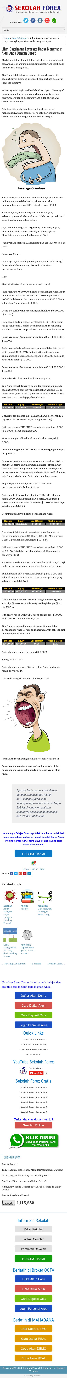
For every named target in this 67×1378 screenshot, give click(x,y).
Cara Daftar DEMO (33, 1328)
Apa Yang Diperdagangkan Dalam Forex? (27, 949)
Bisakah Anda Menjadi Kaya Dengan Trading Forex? (7, 914)
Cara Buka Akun (33, 1289)
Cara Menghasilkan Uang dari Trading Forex (10, 950)
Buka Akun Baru (33, 1279)
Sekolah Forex (20, 38)
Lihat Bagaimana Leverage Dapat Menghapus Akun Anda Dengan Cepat (32, 51)
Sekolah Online (33, 1125)
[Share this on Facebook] (11, 873)
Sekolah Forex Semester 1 (33, 1087)
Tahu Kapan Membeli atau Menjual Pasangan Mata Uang (32, 1170)
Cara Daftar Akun (34, 1005)
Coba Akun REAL (33, 1358)
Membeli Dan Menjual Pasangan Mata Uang (45, 910)
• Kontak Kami (33, 1054)
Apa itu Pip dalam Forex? (15, 1195)
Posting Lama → (56, 963)
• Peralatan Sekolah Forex (33, 1049)
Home (6, 38)
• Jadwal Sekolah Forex (33, 1044)
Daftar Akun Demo (33, 995)
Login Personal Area (33, 1025)
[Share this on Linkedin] (29, 873)
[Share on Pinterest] (24, 873)
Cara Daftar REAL (33, 1338)
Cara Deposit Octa (33, 1015)
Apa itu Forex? (24, 907)
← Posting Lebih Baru (13, 963)
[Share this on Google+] (20, 873)
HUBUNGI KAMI (33, 853)
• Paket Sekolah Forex (33, 1039)
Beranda (36, 963)
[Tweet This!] (16, 873)
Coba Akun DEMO (33, 1348)
